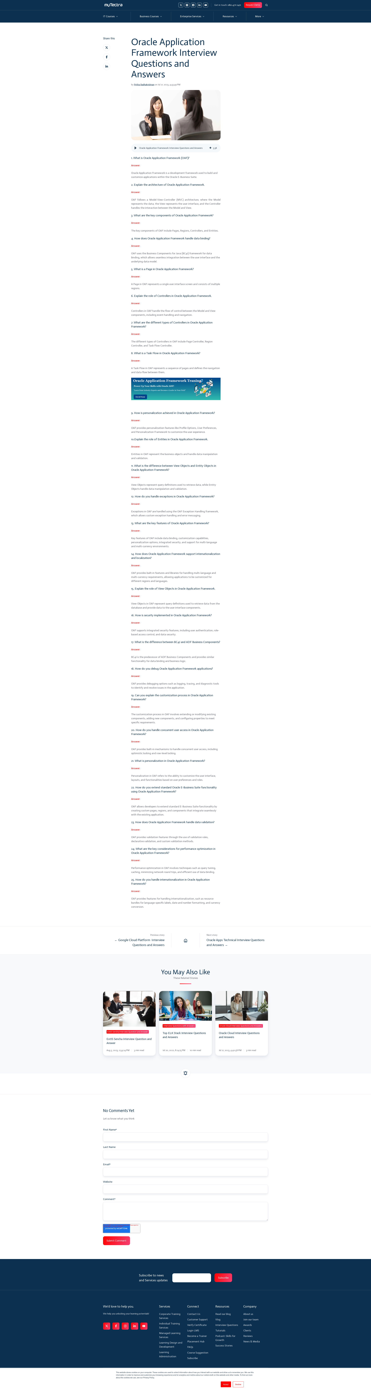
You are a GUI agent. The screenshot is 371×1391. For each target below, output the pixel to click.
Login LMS (193, 1330)
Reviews (248, 1336)
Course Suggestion (197, 1352)
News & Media (251, 1341)
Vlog (217, 1319)
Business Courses (149, 16)
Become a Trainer (197, 1336)
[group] (176, 148)
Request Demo (253, 5)
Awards (247, 1325)
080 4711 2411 (234, 5)
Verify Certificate (197, 1325)
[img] (210, 148)
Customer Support (197, 1319)
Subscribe (192, 1358)
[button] (266, 5)
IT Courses (109, 16)
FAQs (190, 1347)
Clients (247, 1330)
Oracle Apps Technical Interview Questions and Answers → (235, 942)
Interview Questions (226, 1325)
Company (250, 1306)
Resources (228, 16)
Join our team (251, 1319)
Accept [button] (226, 1384)
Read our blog (223, 1314)
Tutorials (220, 1330)
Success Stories (224, 1345)
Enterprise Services (190, 16)
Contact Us (193, 1314)
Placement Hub (195, 1341)
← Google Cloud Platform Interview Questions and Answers (139, 942)
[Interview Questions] (185, 940)
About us (248, 1314)
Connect (193, 1306)
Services (164, 1306)
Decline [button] (238, 1384)
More (258, 16)
